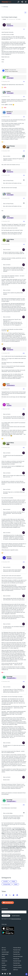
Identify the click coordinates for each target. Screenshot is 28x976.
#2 (24, 81)
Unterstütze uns (8, 902)
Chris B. (4, 19)
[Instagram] (5, 973)
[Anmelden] (22, 2)
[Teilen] (25, 12)
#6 (24, 175)
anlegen (13, 881)
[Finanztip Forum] (6, 2)
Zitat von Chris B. (6, 249)
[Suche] (18, 2)
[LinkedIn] (10, 973)
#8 (24, 221)
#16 (24, 804)
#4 (24, 116)
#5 (24, 151)
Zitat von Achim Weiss (7, 813)
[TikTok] (7, 973)
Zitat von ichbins (6, 156)
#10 (24, 353)
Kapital (15, 884)
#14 (24, 562)
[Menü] (25, 2)
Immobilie (5, 881)
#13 (24, 447)
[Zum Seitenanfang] (26, 974)
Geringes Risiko (6, 884)
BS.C (7, 104)
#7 (24, 198)
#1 (24, 29)
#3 (24, 96)
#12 (24, 409)
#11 (24, 389)
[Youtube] (2, 973)
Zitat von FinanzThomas (8, 180)
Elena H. (7, 69)
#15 (24, 681)
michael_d (9, 335)
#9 (24, 244)
